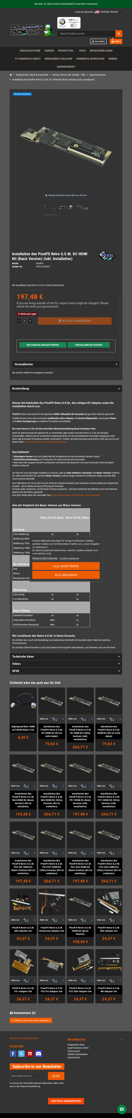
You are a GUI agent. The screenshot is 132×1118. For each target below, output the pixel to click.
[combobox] (89, 33)
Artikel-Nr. (17, 266)
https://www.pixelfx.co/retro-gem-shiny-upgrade (75, 495)
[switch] (73, 25)
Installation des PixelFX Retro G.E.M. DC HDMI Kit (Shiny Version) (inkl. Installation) (80, 733)
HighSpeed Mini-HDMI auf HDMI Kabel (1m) (23, 728)
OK (57, 1076)
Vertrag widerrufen (66, 1101)
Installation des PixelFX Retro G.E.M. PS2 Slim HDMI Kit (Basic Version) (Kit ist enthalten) (80, 867)
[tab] (66, 364)
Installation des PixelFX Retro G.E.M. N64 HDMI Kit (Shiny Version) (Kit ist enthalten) (52, 800)
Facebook (13, 1053)
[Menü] (78, 19)
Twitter (21, 1053)
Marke (15, 263)
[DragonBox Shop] (32, 30)
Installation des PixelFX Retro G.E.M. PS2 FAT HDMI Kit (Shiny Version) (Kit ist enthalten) (52, 867)
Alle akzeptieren (66, 566)
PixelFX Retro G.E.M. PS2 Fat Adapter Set (52, 990)
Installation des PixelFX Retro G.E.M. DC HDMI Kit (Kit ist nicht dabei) (52, 731)
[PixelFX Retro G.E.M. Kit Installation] (49, 208)
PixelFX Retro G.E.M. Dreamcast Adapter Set (51, 929)
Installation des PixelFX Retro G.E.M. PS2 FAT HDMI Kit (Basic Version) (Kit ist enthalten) (23, 867)
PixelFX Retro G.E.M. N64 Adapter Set (109, 929)
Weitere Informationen (45, 558)
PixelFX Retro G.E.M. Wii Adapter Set (109, 990)
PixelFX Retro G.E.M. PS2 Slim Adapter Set (80, 990)
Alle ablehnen (66, 575)
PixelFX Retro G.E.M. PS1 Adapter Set (23, 990)
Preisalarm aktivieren (88, 345)
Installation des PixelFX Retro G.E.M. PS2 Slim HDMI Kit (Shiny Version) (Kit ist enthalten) (109, 867)
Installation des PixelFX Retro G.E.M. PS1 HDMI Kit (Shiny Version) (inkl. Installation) (109, 800)
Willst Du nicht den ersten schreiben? (31, 1020)
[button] (108, 12)
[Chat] (122, 1109)
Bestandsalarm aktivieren (43, 345)
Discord (38, 1053)
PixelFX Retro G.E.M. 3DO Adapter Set (23, 929)
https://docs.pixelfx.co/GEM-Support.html (45, 442)
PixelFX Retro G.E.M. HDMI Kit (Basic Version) (80, 930)
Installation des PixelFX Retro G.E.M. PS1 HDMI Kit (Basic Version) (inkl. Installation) (80, 800)
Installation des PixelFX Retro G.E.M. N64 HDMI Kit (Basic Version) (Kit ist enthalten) (23, 800)
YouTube (30, 1053)
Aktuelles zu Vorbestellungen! (24, 1038)
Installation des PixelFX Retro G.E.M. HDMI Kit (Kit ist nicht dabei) (108, 731)
